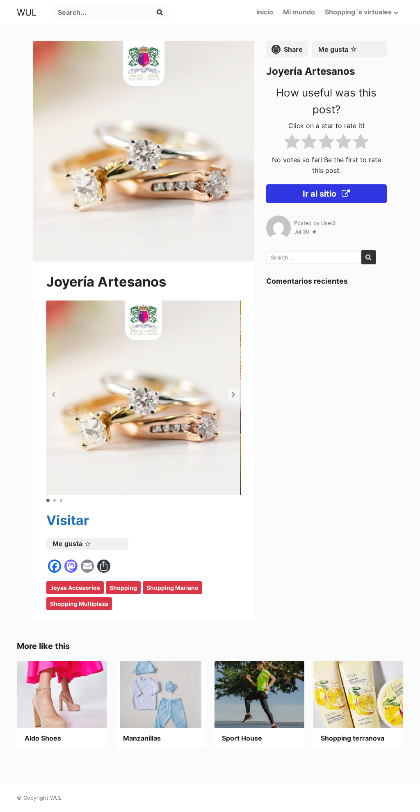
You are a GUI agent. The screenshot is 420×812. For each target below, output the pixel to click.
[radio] (291, 143)
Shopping (123, 587)
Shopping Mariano (172, 587)
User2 (328, 223)
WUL (27, 12)
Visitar (67, 520)
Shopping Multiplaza (79, 603)
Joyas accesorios (75, 587)
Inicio (264, 12)
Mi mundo (299, 12)
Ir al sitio (320, 194)
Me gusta (67, 543)
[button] (233, 394)
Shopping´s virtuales (358, 12)
